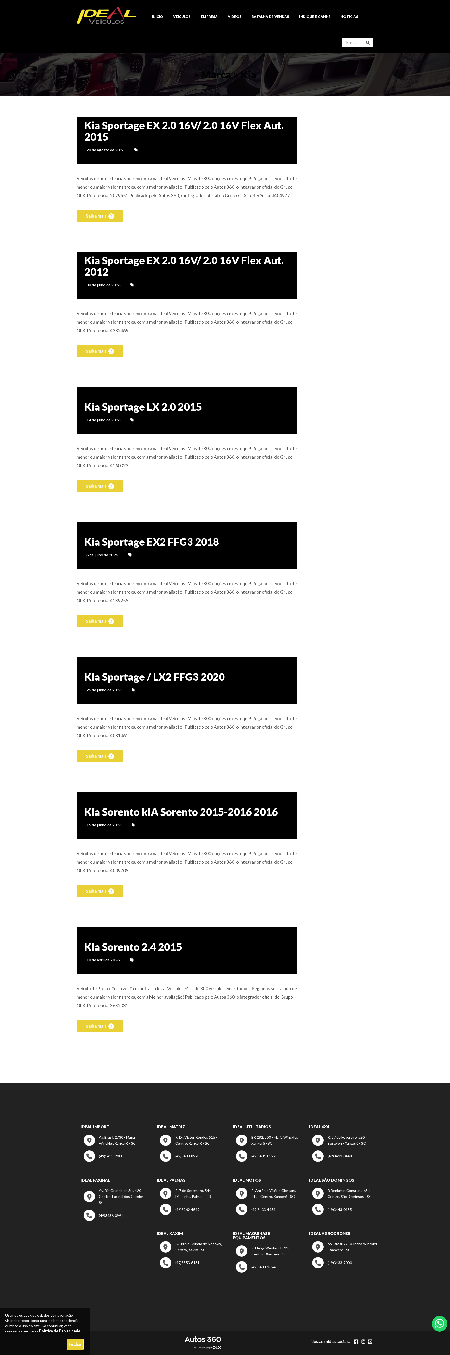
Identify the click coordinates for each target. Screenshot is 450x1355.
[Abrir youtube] (370, 1341)
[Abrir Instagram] (363, 1341)
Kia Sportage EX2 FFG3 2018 (151, 542)
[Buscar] (368, 43)
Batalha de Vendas (270, 17)
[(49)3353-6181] (179, 1267)
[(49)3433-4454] (256, 1213)
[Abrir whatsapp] (439, 1323)
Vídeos (234, 17)
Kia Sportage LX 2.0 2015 (143, 407)
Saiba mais (96, 215)
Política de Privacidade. (60, 1331)
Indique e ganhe (314, 17)
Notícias (349, 17)
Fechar (75, 1344)
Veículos (182, 17)
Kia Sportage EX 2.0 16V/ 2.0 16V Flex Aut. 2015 (184, 131)
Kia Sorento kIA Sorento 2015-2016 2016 (181, 812)
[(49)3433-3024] (256, 1271)
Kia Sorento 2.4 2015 (133, 947)
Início (157, 17)
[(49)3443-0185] (332, 1213)
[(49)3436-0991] (103, 1219)
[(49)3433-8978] (179, 1160)
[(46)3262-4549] (179, 1213)
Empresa (209, 17)
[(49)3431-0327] (256, 1160)
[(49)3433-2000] (103, 1160)
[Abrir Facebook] (356, 1341)
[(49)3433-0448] (332, 1160)
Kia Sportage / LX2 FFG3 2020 (154, 677)
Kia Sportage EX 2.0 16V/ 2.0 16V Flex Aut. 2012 (184, 266)
